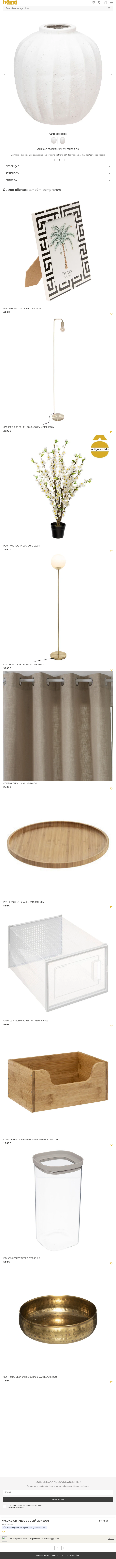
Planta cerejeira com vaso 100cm (21, 546)
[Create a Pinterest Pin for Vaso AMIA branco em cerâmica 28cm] (59, 160)
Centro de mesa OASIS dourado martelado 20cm (30, 1377)
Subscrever (58, 1500)
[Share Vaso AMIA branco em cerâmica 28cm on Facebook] (54, 160)
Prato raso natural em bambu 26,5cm (23, 902)
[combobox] (58, 8)
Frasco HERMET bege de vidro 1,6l (22, 1258)
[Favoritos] (3, 1532)
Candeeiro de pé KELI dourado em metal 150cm (28, 427)
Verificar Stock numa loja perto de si (58, 149)
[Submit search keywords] (109, 8)
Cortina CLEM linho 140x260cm (20, 783)
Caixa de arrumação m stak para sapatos (25, 1021)
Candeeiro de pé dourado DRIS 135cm (23, 664)
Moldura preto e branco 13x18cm (22, 308)
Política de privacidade (16, 1507)
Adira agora (111, 1539)
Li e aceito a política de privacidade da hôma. (25, 1506)
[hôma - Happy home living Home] (10, 5)
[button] (65, 160)
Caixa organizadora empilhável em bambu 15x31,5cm (31, 1139)
